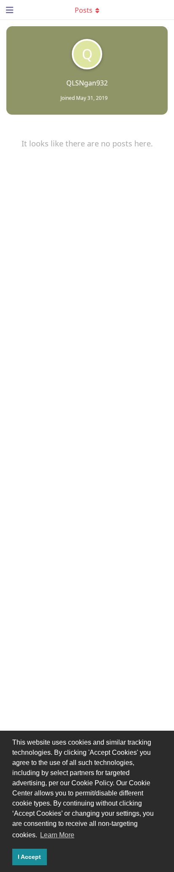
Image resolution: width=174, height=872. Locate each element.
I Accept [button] (29, 856)
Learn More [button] (57, 835)
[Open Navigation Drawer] (8, 9)
